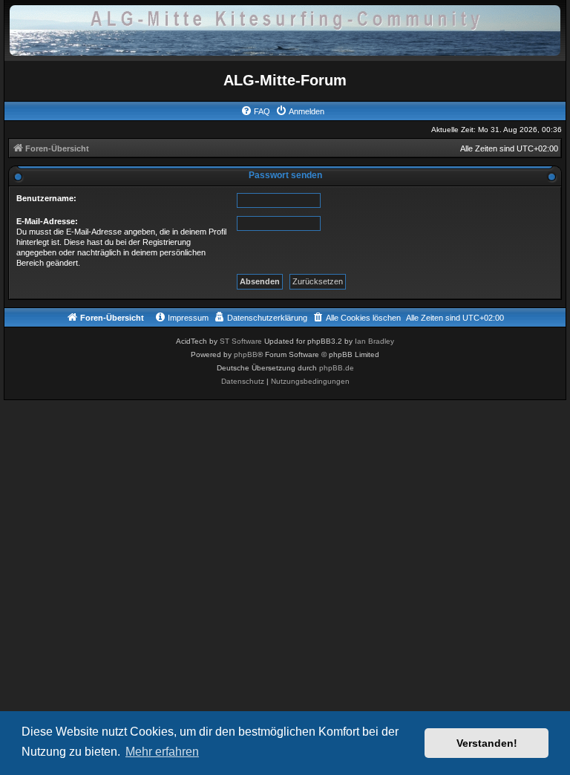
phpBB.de (336, 368)
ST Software (241, 341)
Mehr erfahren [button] (162, 751)
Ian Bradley (374, 341)
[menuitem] (255, 111)
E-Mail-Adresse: (47, 221)
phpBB (246, 354)
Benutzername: (46, 198)
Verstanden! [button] (486, 743)
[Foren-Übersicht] (285, 29)
